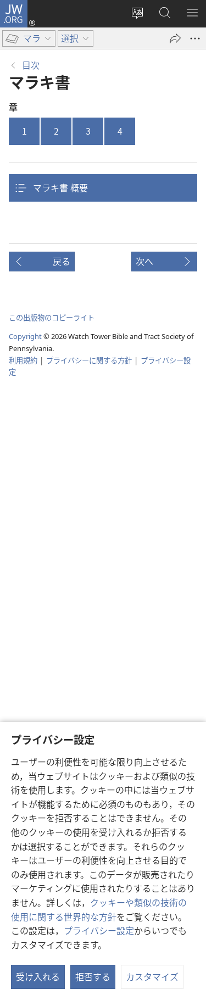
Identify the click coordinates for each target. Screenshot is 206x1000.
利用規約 (23, 360)
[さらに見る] (195, 38)
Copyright (25, 336)
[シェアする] (175, 38)
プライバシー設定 (99, 930)
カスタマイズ (152, 976)
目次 (31, 64)
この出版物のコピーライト (51, 317)
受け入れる (38, 976)
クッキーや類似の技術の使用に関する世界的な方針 (99, 909)
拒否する (92, 976)
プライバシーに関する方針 (89, 360)
